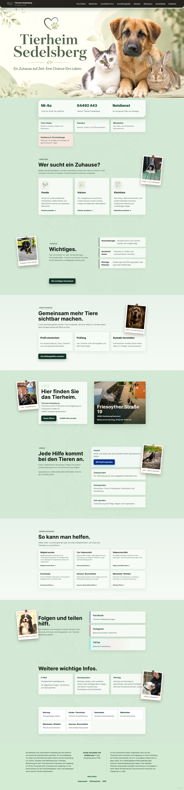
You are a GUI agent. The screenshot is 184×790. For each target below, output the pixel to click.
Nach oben (92, 776)
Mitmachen (148, 4)
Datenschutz (95, 781)
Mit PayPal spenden (104, 462)
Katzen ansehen (84, 210)
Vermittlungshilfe (124, 4)
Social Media (160, 4)
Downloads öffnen (46, 585)
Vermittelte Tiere (107, 4)
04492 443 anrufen (68, 418)
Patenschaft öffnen (83, 565)
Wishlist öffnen (118, 585)
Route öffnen (48, 418)
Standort (137, 4)
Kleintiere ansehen (121, 210)
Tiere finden (81, 4)
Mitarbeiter (93, 4)
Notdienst (172, 4)
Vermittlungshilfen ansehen (52, 356)
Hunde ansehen (47, 210)
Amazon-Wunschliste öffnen (86, 585)
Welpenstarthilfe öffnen (120, 565)
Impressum (82, 781)
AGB (104, 781)
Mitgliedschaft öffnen (47, 565)
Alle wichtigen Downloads (62, 281)
